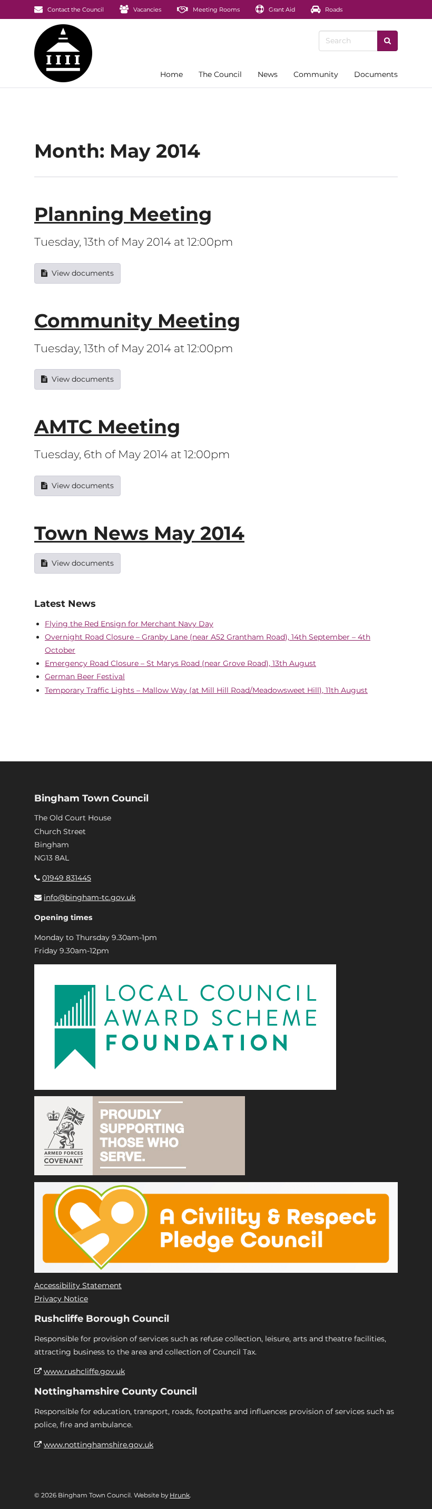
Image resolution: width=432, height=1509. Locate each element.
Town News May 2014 (139, 533)
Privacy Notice (61, 1298)
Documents (376, 74)
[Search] (387, 41)
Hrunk (180, 1495)
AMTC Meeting (107, 426)
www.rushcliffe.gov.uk (84, 1371)
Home (171, 74)
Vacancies (146, 9)
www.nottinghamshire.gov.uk (98, 1444)
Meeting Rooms (215, 9)
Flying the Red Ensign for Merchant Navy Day (129, 623)
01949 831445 (66, 878)
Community (315, 74)
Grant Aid (281, 9)
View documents (83, 273)
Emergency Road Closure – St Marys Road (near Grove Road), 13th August (180, 663)
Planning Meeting (123, 214)
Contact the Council (75, 9)
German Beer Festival (85, 676)
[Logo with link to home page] (63, 53)
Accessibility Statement (78, 1285)
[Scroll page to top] (411, 1488)
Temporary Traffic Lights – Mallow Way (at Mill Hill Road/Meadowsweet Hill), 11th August (206, 690)
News (268, 74)
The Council (220, 74)
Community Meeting (137, 320)
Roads (332, 9)
